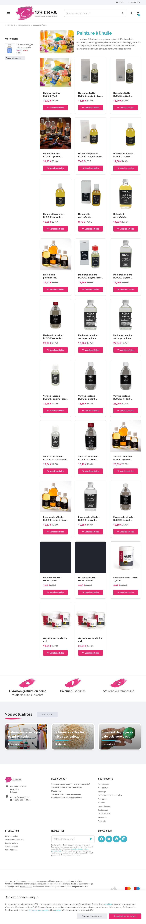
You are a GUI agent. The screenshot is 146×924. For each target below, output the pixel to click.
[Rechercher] (122, 13)
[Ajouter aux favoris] (67, 60)
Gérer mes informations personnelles (66, 798)
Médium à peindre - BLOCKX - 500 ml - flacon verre (53, 337)
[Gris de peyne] (51, 570)
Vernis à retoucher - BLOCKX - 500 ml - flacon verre (123, 458)
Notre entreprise (11, 836)
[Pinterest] (116, 839)
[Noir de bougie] (44, 570)
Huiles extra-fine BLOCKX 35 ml (51, 94)
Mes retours (56, 791)
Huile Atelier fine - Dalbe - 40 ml (52, 579)
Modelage (102, 792)
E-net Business (26, 887)
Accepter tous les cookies (125, 916)
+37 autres (63, 570)
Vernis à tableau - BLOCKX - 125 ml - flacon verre (55, 397)
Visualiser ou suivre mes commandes (66, 787)
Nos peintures (24, 25)
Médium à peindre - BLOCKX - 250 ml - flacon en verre (123, 276)
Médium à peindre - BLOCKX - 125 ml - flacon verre (90, 276)
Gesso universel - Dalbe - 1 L (55, 639)
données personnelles (39, 910)
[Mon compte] (131, 13)
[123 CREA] (36, 13)
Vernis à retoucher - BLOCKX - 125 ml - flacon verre (55, 458)
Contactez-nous (11, 850)
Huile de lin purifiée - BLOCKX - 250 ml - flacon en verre (124, 155)
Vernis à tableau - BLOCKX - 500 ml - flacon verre (122, 397)
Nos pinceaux (103, 784)
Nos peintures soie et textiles (110, 795)
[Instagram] (123, 839)
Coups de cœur (104, 806)
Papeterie (102, 821)
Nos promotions (11, 843)
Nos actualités (18, 714)
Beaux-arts (102, 817)
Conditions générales (73, 881)
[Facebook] (101, 839)
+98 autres (63, 85)
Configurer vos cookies (92, 916)
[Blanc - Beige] (47, 85)
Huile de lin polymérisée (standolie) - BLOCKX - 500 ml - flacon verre (54, 276)
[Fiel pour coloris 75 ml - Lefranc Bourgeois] (10, 49)
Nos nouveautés (11, 846)
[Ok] (91, 839)
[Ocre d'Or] (54, 85)
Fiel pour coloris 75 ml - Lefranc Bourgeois (25, 46)
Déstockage (103, 810)
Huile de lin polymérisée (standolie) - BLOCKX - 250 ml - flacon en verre (125, 216)
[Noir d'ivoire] (47, 570)
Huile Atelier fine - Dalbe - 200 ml (87, 579)
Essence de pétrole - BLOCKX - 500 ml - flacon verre (124, 519)
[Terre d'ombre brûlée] (57, 570)
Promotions (11, 39)
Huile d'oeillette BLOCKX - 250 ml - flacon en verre (122, 95)
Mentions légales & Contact (52, 881)
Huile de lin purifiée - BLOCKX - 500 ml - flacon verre (54, 216)
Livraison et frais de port (14, 840)
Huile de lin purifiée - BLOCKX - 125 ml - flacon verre (90, 155)
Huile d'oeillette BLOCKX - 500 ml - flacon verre (52, 155)
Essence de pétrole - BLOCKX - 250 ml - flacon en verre (89, 519)
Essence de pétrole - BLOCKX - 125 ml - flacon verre (55, 519)
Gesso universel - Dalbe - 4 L (90, 639)
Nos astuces (103, 799)
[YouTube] (109, 839)
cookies (108, 904)
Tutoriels (101, 803)
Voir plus (46, 715)
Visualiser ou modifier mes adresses (66, 794)
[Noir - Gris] (50, 85)
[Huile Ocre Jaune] (44, 85)
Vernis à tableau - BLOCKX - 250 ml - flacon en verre (87, 397)
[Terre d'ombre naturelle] (54, 570)
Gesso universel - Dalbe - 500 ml (125, 579)
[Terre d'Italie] (57, 85)
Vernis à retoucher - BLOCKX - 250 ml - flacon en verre (88, 458)
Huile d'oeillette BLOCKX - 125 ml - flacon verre (90, 95)
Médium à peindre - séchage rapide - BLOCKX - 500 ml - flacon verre (123, 337)
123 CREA (11, 25)
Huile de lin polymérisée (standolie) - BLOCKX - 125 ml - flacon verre (89, 216)
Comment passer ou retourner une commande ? (70, 784)
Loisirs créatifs (104, 814)
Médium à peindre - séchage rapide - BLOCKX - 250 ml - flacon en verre (88, 337)
